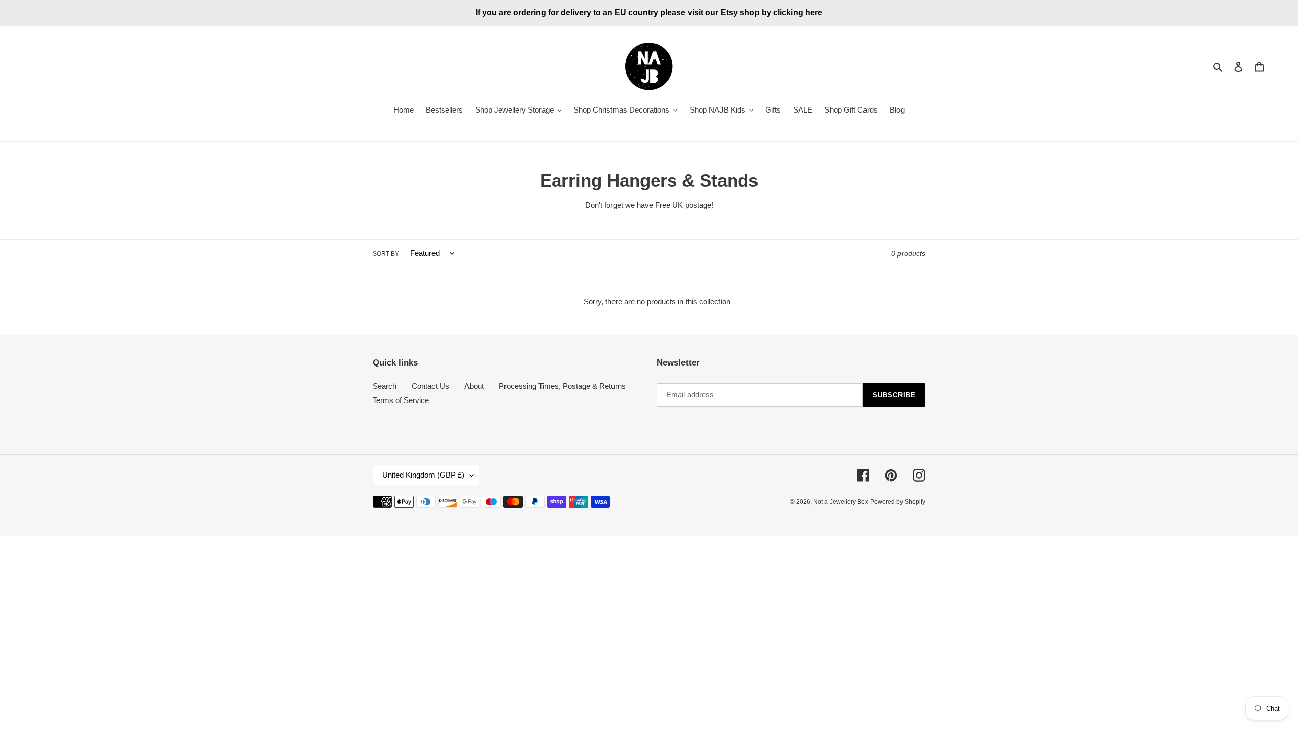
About (474, 386)
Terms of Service (401, 400)
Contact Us (430, 386)
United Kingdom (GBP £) (423, 474)
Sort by (386, 254)
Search (384, 386)
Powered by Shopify (897, 501)
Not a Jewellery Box (840, 501)
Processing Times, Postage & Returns (562, 386)
